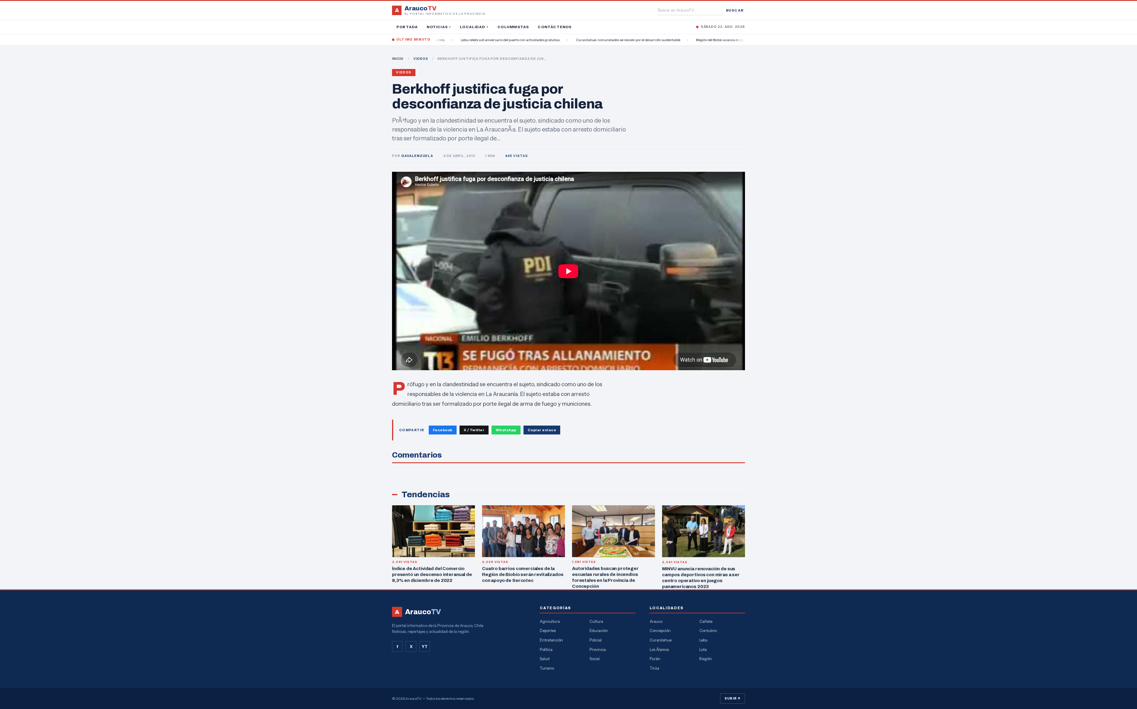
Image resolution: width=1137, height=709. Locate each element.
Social (595, 658)
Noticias (439, 27)
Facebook (442, 430)
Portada (407, 27)
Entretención (551, 640)
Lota (703, 649)
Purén (655, 658)
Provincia (598, 649)
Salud (545, 658)
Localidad (474, 27)
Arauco (656, 621)
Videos (404, 72)
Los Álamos (659, 649)
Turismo (547, 668)
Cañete (705, 621)
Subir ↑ (733, 698)
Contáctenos (554, 27)
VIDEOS (420, 59)
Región (705, 658)
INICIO (398, 59)
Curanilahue (661, 640)
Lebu (703, 640)
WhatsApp (506, 430)
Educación (599, 630)
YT (425, 646)
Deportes (548, 630)
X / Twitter (474, 430)
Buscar (735, 10)
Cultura (596, 621)
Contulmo (708, 630)
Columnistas (513, 27)
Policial (596, 640)
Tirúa (654, 668)
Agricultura (550, 621)
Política (546, 649)
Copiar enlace (542, 430)
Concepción (660, 630)
